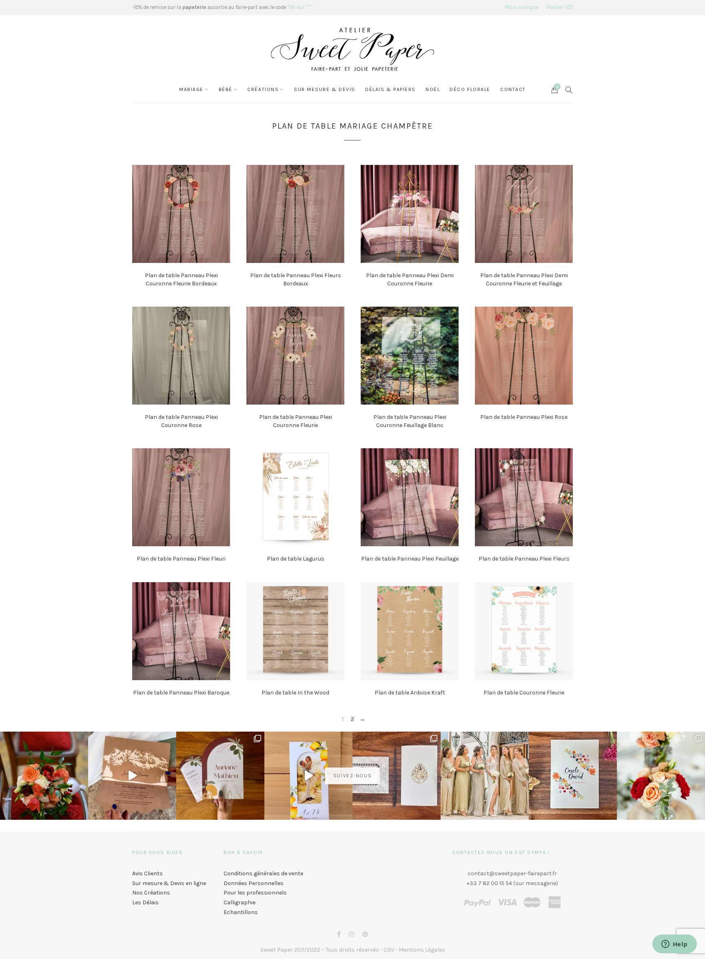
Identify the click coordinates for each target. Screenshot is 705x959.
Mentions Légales (422, 949)
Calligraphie (239, 902)
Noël (433, 89)
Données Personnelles (254, 883)
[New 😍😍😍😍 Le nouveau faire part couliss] (308, 776)
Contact (513, 89)
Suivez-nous (352, 776)
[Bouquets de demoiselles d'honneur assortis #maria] (485, 776)
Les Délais (145, 902)
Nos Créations (151, 892)
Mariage (191, 89)
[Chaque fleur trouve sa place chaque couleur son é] (44, 776)
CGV (389, 949)
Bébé (226, 89)
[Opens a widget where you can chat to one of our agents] (674, 945)
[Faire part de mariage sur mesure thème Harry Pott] (396, 776)
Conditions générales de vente (263, 873)
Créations (263, 89)
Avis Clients (147, 873)
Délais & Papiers (390, 89)
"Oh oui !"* (299, 7)
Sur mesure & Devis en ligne (169, 883)
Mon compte (522, 7)
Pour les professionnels (255, 892)
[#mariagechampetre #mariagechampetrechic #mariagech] (661, 776)
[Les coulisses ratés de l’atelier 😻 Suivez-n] (132, 776)
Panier (559, 7)
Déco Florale (470, 89)
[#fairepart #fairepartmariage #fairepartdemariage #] (220, 776)
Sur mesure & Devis (324, 89)
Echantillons (241, 912)
